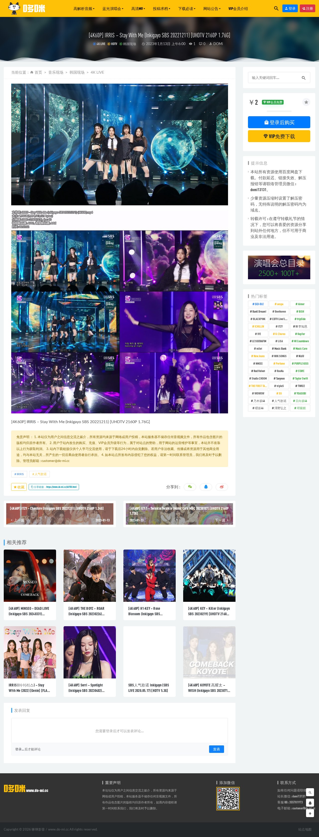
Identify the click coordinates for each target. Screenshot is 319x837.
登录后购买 (282, 122)
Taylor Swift (301, 378)
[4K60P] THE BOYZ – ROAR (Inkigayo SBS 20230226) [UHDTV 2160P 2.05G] (87, 613)
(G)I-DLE (259, 304)
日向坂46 (301, 400)
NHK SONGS (280, 356)
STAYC (301, 371)
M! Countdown (301, 341)
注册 (309, 8)
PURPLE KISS (301, 363)
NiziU (301, 356)
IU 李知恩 (301, 326)
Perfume (280, 363)
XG (280, 393)
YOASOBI (301, 393)
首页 (38, 72)
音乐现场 (55, 72)
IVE (259, 333)
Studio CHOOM (259, 378)
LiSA (280, 341)
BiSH (301, 311)
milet (259, 348)
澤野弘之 (280, 408)
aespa (280, 304)
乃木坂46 (259, 400)
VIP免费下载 (281, 136)
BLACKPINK (259, 319)
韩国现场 (129, 44)
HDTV (114, 44)
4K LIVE (101, 44)
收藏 (20, 487)
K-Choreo (280, 333)
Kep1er (301, 333)
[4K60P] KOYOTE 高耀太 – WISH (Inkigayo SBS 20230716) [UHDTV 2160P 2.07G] (209, 690)
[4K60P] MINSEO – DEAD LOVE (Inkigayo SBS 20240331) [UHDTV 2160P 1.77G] (29, 613)
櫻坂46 (259, 408)
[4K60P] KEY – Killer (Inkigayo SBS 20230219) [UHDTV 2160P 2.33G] (209, 613)
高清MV (137, 8)
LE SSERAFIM (259, 341)
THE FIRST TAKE (259, 386)
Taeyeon (280, 378)
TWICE (301, 386)
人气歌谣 (41, 474)
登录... (19, 749)
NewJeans (259, 356)
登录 (292, 8)
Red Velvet (259, 371)
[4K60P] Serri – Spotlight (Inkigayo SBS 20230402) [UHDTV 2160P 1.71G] (86, 690)
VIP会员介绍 (238, 8)
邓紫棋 (301, 408)
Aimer (301, 304)
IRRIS (31, 422)
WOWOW (259, 393)
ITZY (280, 326)
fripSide (301, 319)
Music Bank (280, 348)
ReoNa (280, 371)
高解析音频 (83, 8)
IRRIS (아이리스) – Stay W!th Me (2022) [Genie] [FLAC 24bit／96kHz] (29, 690)
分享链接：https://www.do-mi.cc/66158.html (55, 486)
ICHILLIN (259, 326)
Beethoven (280, 311)
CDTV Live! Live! (280, 319)
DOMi (217, 44)
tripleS (280, 386)
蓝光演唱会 (111, 8)
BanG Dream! (259, 311)
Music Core (301, 348)
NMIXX (259, 363)
